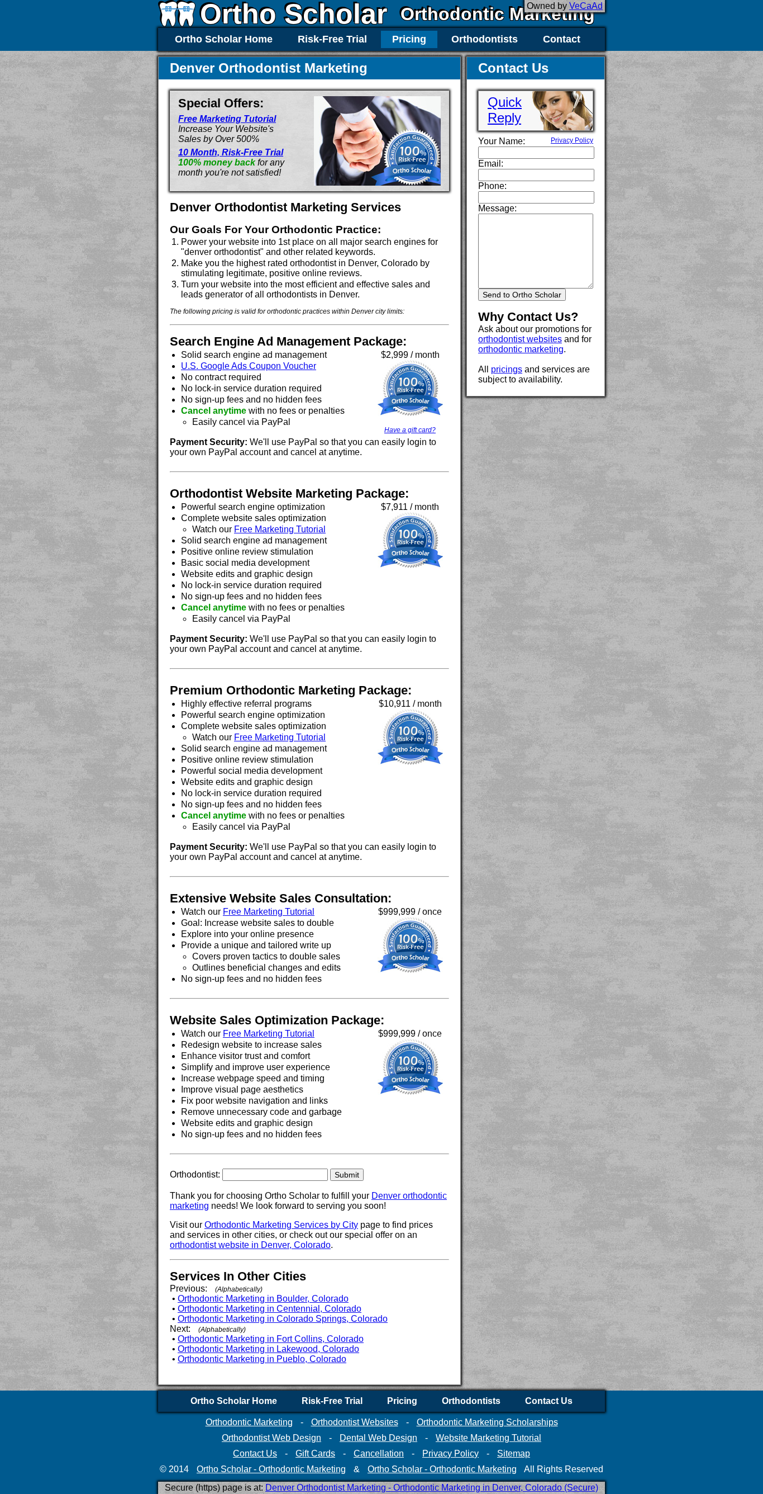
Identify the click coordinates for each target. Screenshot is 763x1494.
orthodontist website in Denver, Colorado (250, 1245)
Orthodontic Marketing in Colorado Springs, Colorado (283, 1318)
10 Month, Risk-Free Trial (230, 152)
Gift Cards (315, 1453)
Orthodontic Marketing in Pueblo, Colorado (262, 1359)
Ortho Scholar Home (224, 39)
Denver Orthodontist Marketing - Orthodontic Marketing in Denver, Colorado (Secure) (431, 1487)
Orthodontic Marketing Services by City (281, 1225)
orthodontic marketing (521, 349)
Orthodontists (484, 39)
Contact (561, 39)
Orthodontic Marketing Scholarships (487, 1422)
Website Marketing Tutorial (488, 1438)
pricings (506, 369)
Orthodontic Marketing (497, 14)
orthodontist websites (520, 339)
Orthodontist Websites (354, 1422)
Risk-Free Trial (332, 39)
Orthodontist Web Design (271, 1438)
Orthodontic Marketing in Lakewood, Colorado (268, 1349)
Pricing (409, 39)
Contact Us (549, 1401)
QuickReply (505, 109)
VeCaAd (586, 6)
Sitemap (513, 1453)
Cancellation (379, 1453)
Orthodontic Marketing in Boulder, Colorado (263, 1298)
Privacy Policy (572, 140)
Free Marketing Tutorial (227, 119)
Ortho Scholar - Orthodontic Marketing (271, 1469)
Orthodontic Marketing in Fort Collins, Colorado (271, 1339)
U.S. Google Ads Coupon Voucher (248, 366)
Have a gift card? (410, 430)
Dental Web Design (378, 1438)
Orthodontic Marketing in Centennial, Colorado (269, 1308)
